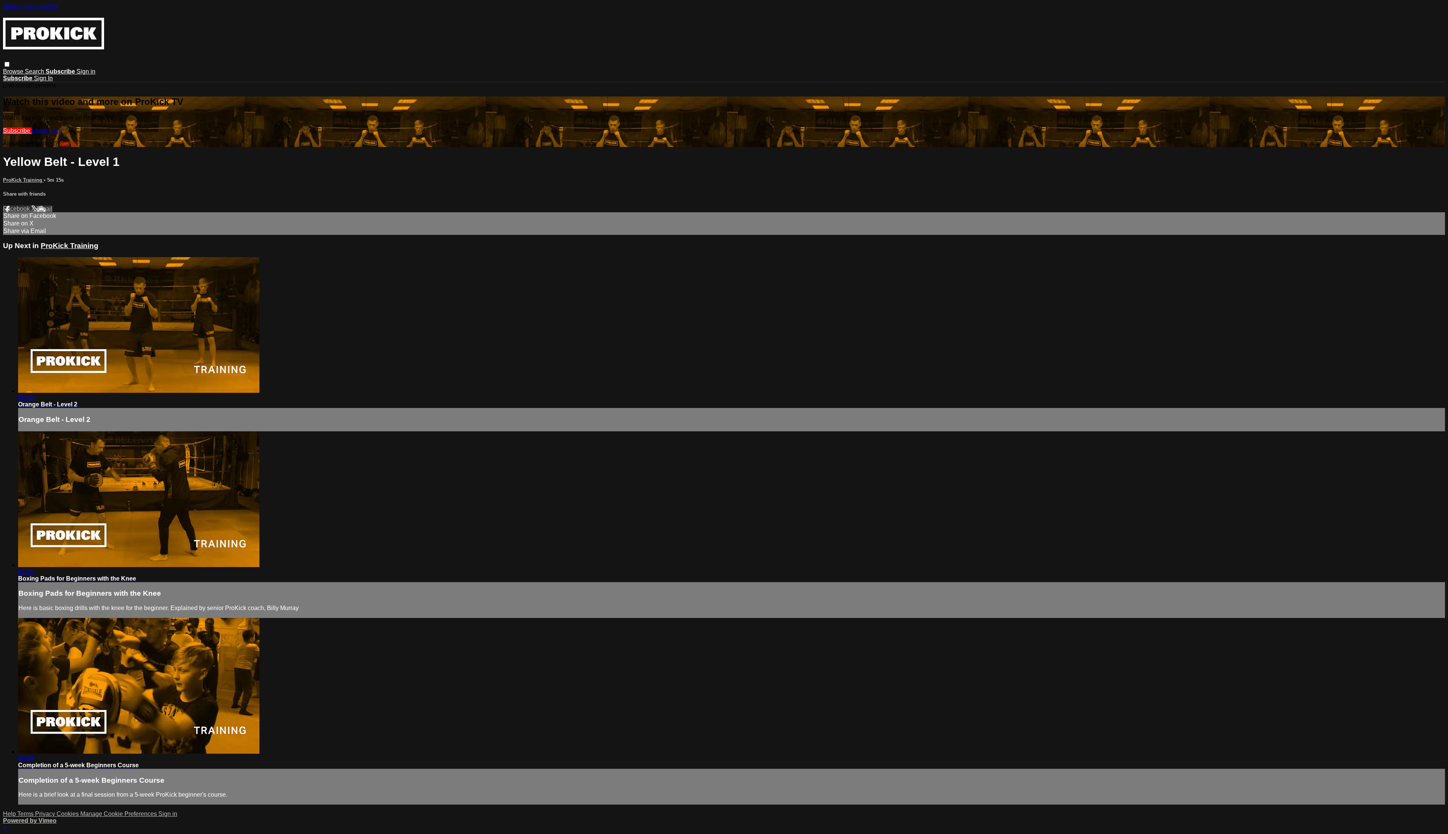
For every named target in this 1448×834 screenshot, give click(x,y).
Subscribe (17, 130)
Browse (14, 71)
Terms (26, 814)
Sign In (43, 78)
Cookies (68, 814)
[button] (7, 64)
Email (44, 208)
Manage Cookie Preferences (119, 814)
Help (10, 814)
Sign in (86, 71)
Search (35, 71)
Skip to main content (30, 6)
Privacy (46, 814)
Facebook (17, 208)
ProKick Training (23, 180)
